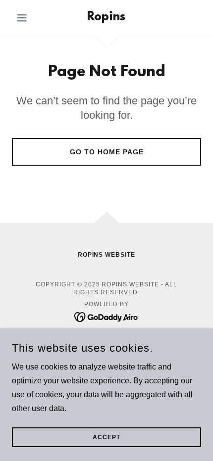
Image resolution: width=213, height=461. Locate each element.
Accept (106, 437)
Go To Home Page (107, 152)
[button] (26, 18)
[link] (106, 18)
